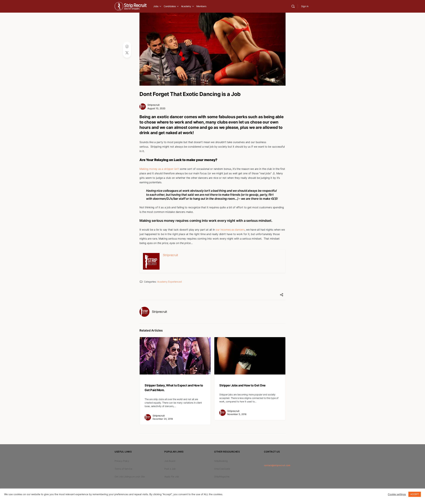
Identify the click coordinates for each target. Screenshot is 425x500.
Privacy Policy (122, 460)
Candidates (170, 6)
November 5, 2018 (236, 414)
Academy (186, 6)
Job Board (169, 460)
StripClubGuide (222, 468)
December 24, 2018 (163, 418)
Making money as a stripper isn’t (159, 168)
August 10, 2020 (156, 108)
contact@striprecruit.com (277, 465)
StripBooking (221, 460)
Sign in (304, 6)
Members (201, 6)
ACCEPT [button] (414, 494)
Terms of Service (123, 468)
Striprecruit (153, 104)
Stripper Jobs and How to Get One (242, 385)
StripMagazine (221, 476)
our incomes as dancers (230, 229)
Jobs (155, 6)
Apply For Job (171, 476)
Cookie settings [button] (397, 494)
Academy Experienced (169, 281)
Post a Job (170, 468)
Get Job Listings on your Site (130, 476)
